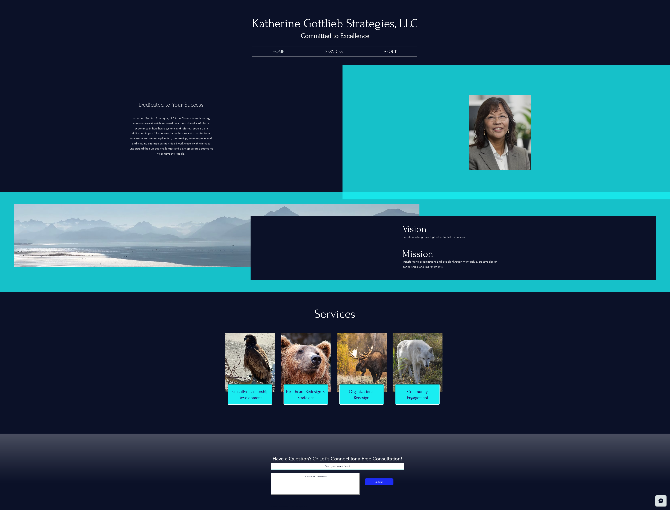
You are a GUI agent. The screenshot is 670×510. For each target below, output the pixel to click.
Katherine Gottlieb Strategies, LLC (335, 23)
